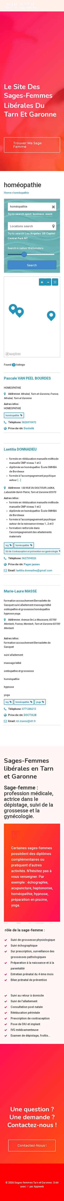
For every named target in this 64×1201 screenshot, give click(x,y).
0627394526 (29, 558)
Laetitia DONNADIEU (20, 449)
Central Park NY (18, 238)
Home (7, 192)
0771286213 (29, 709)
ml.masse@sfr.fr (26, 721)
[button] (32, 145)
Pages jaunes (32, 564)
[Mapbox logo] (13, 354)
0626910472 (29, 422)
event (48, 214)
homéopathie (21, 192)
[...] (19, 480)
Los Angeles (33, 233)
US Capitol (48, 233)
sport (28, 214)
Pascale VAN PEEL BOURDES (27, 378)
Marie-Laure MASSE (20, 591)
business (38, 214)
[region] (32, 317)
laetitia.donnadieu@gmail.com (34, 570)
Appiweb (39, 1186)
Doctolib (29, 428)
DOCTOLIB (30, 715)
